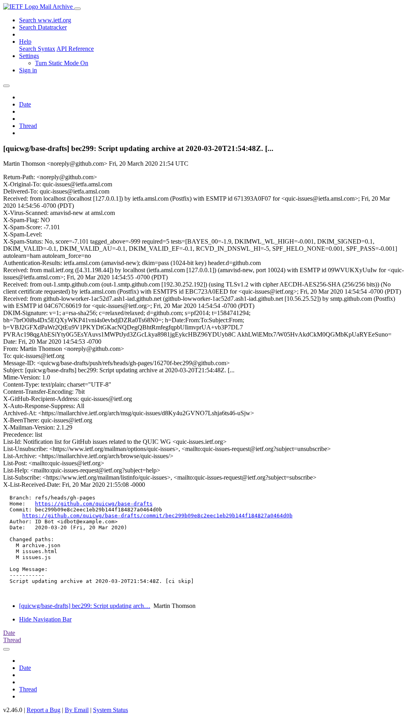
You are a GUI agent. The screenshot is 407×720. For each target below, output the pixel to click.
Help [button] (25, 41)
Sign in (28, 70)
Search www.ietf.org (45, 20)
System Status (110, 709)
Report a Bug (43, 709)
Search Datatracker (43, 27)
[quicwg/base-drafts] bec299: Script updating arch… (84, 605)
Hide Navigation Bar (45, 619)
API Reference (75, 48)
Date (25, 104)
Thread (28, 125)
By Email (77, 709)
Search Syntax (37, 48)
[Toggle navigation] (77, 9)
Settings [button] (29, 55)
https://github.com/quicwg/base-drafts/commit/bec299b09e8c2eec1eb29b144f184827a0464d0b (157, 516)
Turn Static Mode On (61, 63)
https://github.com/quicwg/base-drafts (94, 504)
